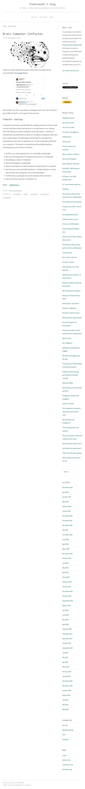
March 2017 (66, 667)
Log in (64, 755)
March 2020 (66, 549)
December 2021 (67, 521)
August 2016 (66, 695)
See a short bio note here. (70, 71)
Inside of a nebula (68, 404)
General (64, 725)
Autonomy (17, 194)
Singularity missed (68, 118)
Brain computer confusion (23, 33)
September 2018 (67, 601)
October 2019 (66, 558)
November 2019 (67, 554)
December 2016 (67, 681)
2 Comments (7, 197)
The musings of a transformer (72, 202)
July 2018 (65, 610)
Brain (26, 194)
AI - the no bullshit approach (71, 184)
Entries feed (66, 760)
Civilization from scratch (70, 219)
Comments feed (67, 765)
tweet (20, 73)
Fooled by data (67, 253)
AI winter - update (68, 262)
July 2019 (65, 563)
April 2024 (65, 492)
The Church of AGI (68, 127)
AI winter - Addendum (69, 308)
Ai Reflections (66, 137)
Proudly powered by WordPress (13, 783)
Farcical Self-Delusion (69, 159)
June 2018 (65, 615)
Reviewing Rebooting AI (70, 215)
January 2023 (66, 511)
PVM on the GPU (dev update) (72, 453)
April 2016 (65, 709)
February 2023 (66, 506)
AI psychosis (66, 142)
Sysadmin (65, 739)
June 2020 (65, 539)
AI (9, 194)
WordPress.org (67, 769)
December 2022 (67, 516)
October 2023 (66, 497)
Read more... (15, 185)
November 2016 (67, 686)
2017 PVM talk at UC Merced (71, 291)
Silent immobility (67, 383)
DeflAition (65, 189)
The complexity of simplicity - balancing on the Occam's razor (71, 411)
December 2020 (67, 535)
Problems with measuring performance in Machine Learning (70, 375)
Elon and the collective (69, 257)
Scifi (63, 735)
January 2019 (66, 587)
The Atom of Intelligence (70, 132)
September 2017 (67, 648)
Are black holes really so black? (72, 318)
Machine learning (16, 190)
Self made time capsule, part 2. (72, 444)
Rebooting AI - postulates (70, 303)
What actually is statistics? (71, 154)
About (51, 17)
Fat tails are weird (68, 123)
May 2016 (65, 705)
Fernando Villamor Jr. (24, 785)
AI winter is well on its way (70, 313)
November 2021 (67, 525)
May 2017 (65, 657)
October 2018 (66, 596)
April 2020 (65, 544)
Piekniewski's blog (42, 4)
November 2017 (67, 639)
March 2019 (66, 577)
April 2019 (65, 572)
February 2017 (66, 672)
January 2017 (66, 676)
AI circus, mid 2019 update (70, 224)
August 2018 (66, 605)
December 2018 (67, 591)
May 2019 (65, 568)
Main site (34, 17)
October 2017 (66, 643)
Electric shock (66, 338)
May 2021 (65, 530)
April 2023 (65, 502)
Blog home (43, 17)
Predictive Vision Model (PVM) (72, 45)
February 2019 (66, 582)
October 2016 (66, 690)
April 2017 (65, 662)
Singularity (45, 194)
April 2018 (65, 624)
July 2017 (65, 653)
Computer (34, 194)
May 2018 (65, 620)
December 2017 (67, 634)
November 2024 (67, 487)
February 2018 (66, 629)
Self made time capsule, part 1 (72, 448)
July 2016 (65, 700)
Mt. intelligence (67, 343)
